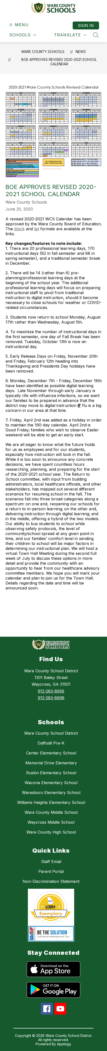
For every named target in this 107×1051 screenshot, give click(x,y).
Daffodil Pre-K (51, 743)
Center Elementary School (51, 752)
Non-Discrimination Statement (51, 881)
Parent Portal (51, 871)
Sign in (86, 25)
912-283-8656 (51, 691)
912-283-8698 (51, 697)
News (81, 51)
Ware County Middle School (51, 812)
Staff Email (51, 861)
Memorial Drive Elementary (51, 762)
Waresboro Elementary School (51, 792)
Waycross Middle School (51, 822)
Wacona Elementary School (51, 782)
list (36, 228)
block (19, 228)
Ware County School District (51, 733)
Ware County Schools (42, 51)
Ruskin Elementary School (51, 772)
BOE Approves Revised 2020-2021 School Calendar (59, 61)
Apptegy (64, 1044)
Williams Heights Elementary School (51, 802)
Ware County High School (51, 832)
